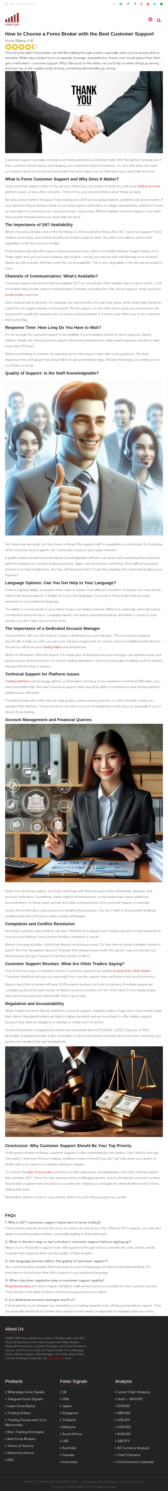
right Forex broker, (40, 1172)
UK (64, 1392)
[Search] (159, 20)
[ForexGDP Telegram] (120, 5)
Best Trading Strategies (25, 1432)
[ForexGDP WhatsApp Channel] (114, 5)
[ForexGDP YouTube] (148, 5)
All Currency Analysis (133, 1448)
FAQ (10, 1460)
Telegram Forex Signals (25, 1399)
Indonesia (69, 1462)
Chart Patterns (128, 1455)
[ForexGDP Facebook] (135, 5)
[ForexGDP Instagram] (141, 5)
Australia (69, 1448)
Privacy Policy (107, 1481)
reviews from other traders (132, 971)
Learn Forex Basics (21, 1406)
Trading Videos (19, 1413)
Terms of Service (20, 1446)
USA (65, 1399)
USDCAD (124, 1427)
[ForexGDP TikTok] (128, 5)
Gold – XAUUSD (130, 1399)
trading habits (52, 647)
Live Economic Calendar (135, 1462)
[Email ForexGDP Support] (161, 5)
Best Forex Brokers (21, 1439)
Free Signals (56, 1358)
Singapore (70, 1413)
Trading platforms (17, 681)
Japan (67, 1406)
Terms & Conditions (131, 1481)
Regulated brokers (18, 1286)
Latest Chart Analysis (133, 1392)
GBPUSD (124, 1413)
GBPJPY (123, 1441)
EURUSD (123, 1406)
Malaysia (68, 1427)
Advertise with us (20, 1453)
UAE (65, 1441)
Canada (68, 1455)
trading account (148, 186)
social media (14, 295)
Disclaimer (89, 1481)
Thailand (69, 1420)
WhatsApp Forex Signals (26, 1392)
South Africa (72, 1434)
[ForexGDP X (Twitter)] (154, 5)
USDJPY (123, 1420)
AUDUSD (124, 1434)
